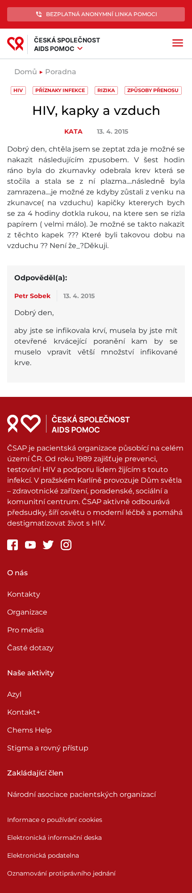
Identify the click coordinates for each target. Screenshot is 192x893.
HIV (18, 90)
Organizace (27, 612)
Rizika (106, 90)
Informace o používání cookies (54, 820)
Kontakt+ (23, 712)
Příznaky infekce (60, 90)
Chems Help (29, 730)
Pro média (25, 630)
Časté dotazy (30, 648)
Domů (25, 71)
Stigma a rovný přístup (47, 748)
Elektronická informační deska (54, 838)
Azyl (14, 694)
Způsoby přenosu (153, 90)
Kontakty (23, 594)
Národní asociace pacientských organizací (81, 794)
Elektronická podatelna (43, 855)
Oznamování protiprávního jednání (61, 873)
